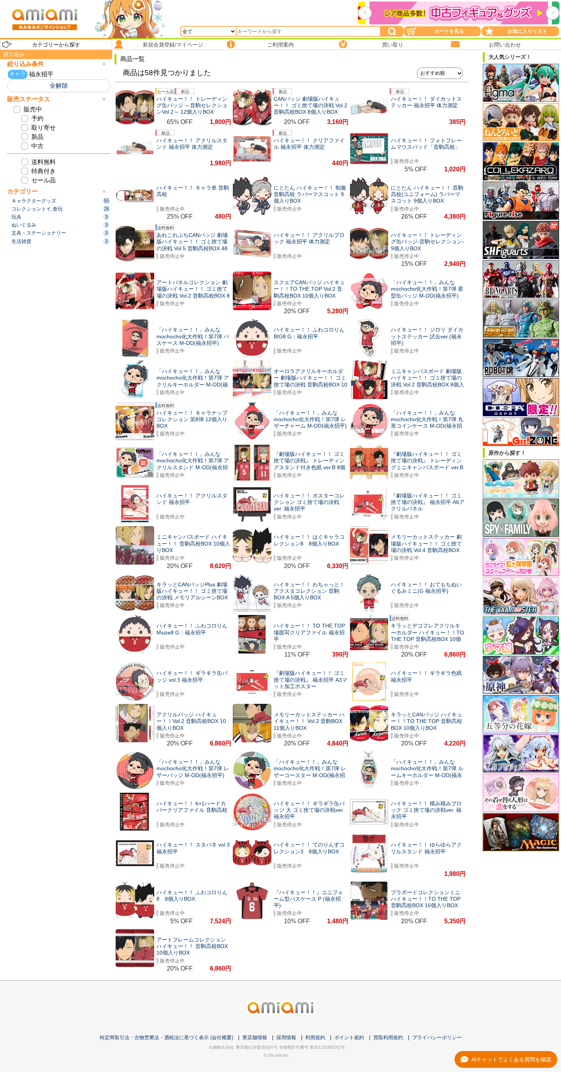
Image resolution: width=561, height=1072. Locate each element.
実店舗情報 (254, 1037)
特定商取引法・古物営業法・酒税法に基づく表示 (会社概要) (166, 1037)
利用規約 (315, 1037)
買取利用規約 (388, 1037)
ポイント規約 (349, 1037)
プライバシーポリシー (437, 1037)
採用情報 (286, 1037)
